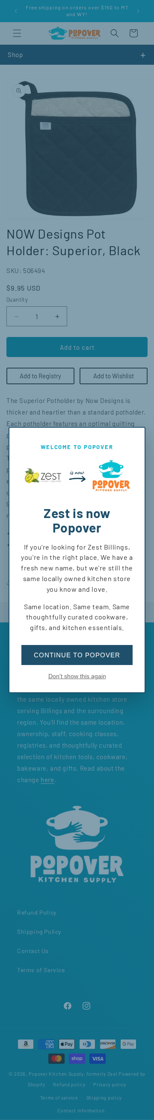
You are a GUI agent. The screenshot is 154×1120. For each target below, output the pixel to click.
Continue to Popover (77, 655)
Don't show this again (77, 676)
